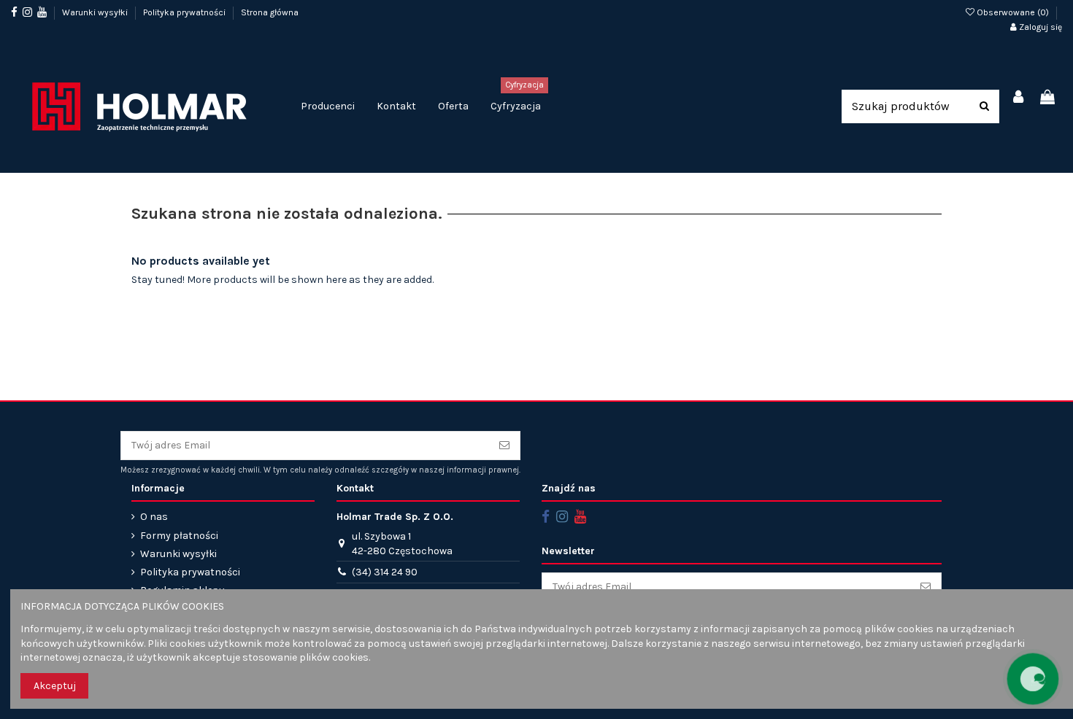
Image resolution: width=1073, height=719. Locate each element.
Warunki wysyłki (96, 12)
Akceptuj (55, 686)
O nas (154, 516)
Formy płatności (179, 535)
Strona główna (270, 12)
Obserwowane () (1012, 12)
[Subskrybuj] (504, 445)
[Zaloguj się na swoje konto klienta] (1018, 98)
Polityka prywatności (185, 12)
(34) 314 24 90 (385, 572)
